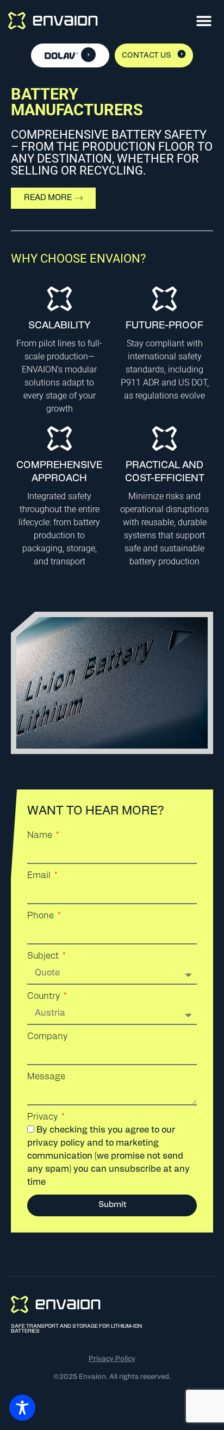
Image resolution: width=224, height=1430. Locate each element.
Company (47, 1037)
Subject (44, 956)
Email (40, 876)
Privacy (43, 1117)
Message (46, 1077)
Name (40, 835)
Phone (41, 916)
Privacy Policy (112, 1359)
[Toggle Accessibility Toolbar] (22, 1408)
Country (44, 996)
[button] (203, 20)
